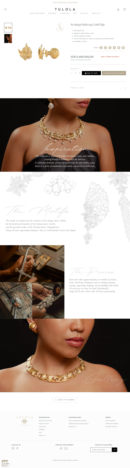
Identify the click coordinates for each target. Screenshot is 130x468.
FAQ (40, 432)
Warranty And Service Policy (78, 423)
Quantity (75, 68)
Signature (65, 13)
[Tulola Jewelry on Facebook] (17, 448)
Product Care (77, 88)
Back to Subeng (66, 400)
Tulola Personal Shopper (77, 420)
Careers (41, 429)
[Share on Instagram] (105, 48)
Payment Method (111, 426)
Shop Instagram (37, 13)
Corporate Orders (111, 423)
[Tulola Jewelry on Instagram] (13, 448)
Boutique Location (45, 420)
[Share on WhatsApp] (101, 48)
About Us (96, 13)
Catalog (84, 13)
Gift (75, 13)
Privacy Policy (44, 423)
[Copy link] (110, 48)
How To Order (110, 420)
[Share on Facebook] (114, 48)
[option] (39, 52)
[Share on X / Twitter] (123, 48)
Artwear (52, 13)
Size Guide (42, 426)
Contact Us (72, 426)
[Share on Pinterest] (119, 48)
